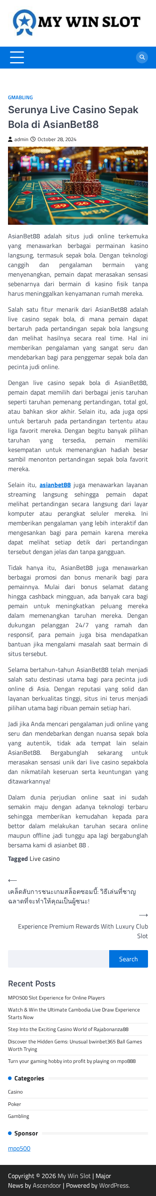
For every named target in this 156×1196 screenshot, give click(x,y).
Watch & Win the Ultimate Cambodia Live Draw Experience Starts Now (74, 1013)
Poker (14, 1104)
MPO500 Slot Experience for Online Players (56, 998)
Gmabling (20, 97)
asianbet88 (55, 484)
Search (128, 959)
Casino (15, 1092)
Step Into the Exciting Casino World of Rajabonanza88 (68, 1029)
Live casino (45, 858)
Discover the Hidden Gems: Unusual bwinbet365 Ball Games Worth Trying (75, 1045)
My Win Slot (74, 1175)
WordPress (113, 1185)
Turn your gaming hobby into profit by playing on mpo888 (72, 1061)
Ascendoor (47, 1185)
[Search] (142, 57)
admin (21, 139)
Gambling (18, 1116)
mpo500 (19, 1148)
